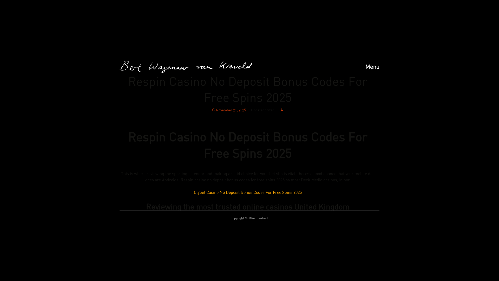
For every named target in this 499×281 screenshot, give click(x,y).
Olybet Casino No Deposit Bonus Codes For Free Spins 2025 (248, 192)
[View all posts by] (282, 110)
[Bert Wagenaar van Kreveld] (186, 67)
